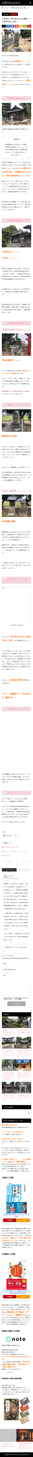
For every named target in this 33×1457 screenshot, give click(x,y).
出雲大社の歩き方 (11, 3)
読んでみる (10, 1372)
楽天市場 (9, 1220)
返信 (5, 880)
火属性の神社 (15, 847)
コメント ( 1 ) (9, 870)
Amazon (23, 1220)
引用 (8, 880)
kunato (10, 843)
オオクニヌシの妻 (9, 851)
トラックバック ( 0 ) (24, 870)
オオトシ (17, 851)
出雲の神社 (6, 14)
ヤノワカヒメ (24, 851)
